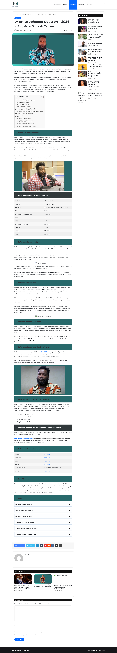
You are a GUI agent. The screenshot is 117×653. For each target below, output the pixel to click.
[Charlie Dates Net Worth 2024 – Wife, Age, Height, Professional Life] (63, 579)
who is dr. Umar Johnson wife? (26, 120)
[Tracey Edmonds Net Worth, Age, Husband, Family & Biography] (82, 21)
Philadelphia (44, 352)
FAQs (18, 116)
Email (16, 629)
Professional (73, 4)
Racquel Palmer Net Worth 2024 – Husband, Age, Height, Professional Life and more (95, 84)
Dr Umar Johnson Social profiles (24, 113)
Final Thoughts (20, 115)
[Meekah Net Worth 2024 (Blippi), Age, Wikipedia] (82, 67)
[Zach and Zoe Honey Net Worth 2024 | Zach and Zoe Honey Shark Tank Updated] (82, 74)
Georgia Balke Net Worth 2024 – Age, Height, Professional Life (95, 28)
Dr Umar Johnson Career (23, 104)
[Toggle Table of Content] (41, 96)
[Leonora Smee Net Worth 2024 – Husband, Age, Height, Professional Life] (82, 36)
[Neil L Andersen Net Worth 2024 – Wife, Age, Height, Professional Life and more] (23, 579)
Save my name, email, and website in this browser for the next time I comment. (36, 635)
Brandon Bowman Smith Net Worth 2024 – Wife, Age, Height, (95, 58)
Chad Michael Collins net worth (23, 438)
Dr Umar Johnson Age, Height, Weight (26, 108)
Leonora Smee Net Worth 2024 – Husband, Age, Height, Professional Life (95, 36)
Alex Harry (19, 30)
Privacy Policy (101, 650)
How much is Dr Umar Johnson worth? (26, 109)
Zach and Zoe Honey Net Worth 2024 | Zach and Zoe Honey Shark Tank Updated (95, 74)
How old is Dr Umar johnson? (25, 118)
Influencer (65, 4)
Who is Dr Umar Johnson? (22, 99)
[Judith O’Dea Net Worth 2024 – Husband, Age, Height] (82, 52)
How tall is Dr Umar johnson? (25, 121)
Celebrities (81, 4)
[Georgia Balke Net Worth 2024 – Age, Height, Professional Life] (82, 29)
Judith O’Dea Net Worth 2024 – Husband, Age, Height (95, 51)
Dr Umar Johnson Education (24, 106)
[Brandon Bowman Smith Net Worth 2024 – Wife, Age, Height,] (82, 59)
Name (16, 623)
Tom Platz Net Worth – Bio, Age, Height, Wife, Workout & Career (42, 586)
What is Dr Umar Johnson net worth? (27, 126)
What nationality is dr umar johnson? (27, 125)
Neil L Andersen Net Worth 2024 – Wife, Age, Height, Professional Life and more (22, 587)
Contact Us (94, 650)
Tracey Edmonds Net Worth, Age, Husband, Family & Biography (94, 20)
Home (17, 14)
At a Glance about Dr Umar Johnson (26, 100)
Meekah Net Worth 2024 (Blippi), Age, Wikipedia (95, 65)
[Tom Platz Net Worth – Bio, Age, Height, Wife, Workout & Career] (43, 579)
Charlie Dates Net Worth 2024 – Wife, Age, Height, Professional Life (63, 587)
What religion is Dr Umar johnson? (26, 123)
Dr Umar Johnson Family (22, 102)
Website (46, 629)
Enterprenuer (57, 4)
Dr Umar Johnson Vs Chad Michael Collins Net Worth (31, 111)
